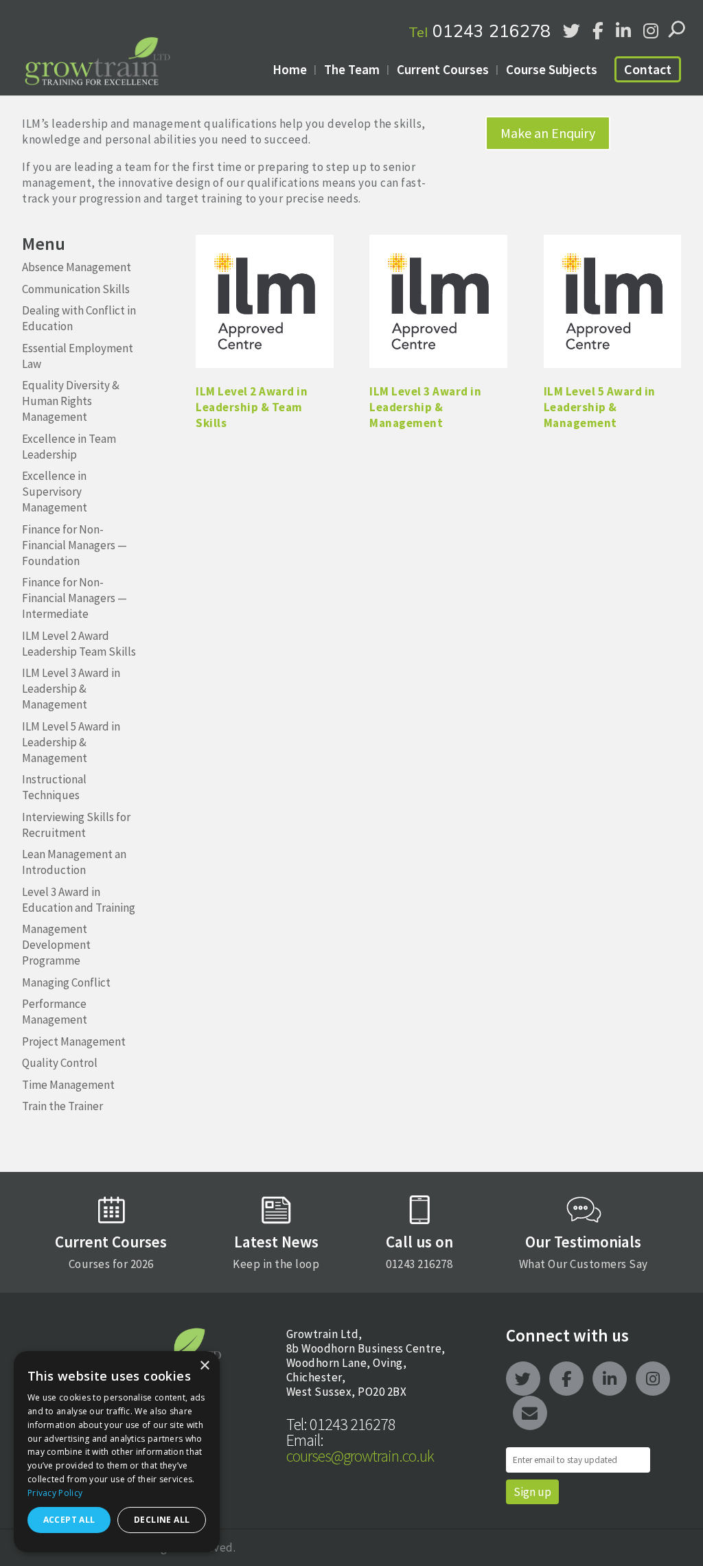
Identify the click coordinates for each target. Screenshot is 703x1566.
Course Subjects (551, 69)
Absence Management (76, 267)
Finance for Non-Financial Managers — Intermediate (74, 598)
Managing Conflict (66, 982)
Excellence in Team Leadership (69, 446)
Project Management (74, 1041)
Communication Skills (76, 289)
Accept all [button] (69, 1519)
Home (290, 69)
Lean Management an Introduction (74, 862)
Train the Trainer (62, 1106)
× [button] (204, 1366)
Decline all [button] (161, 1519)
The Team (352, 69)
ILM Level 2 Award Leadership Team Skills (79, 643)
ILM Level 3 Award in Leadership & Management (71, 688)
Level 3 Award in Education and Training (78, 899)
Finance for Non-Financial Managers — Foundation (74, 545)
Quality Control (59, 1062)
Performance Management (54, 1011)
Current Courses (443, 69)
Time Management (68, 1084)
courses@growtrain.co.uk (360, 1448)
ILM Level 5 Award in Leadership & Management (71, 742)
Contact (647, 69)
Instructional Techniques (54, 787)
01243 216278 (479, 30)
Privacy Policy (54, 1493)
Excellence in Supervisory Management (54, 491)
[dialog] (117, 1451)
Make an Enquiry (547, 132)
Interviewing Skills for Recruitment (76, 824)
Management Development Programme (56, 944)
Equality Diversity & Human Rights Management (70, 401)
